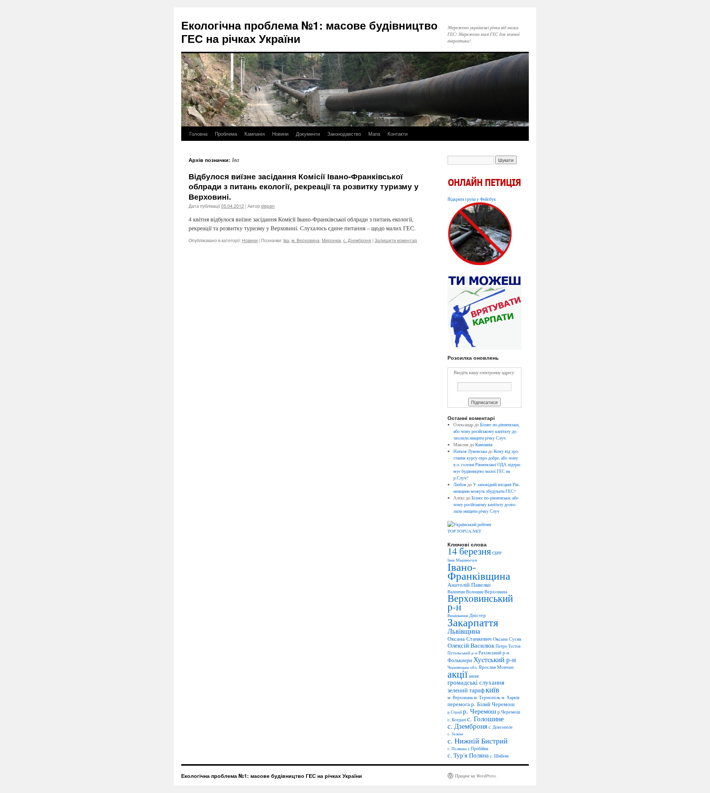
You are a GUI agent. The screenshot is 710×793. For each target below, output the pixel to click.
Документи (308, 133)
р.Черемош (508, 711)
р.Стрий (454, 712)
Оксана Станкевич (469, 638)
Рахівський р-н (494, 652)
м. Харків (510, 697)
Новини (280, 133)
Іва (286, 240)
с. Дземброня (357, 240)
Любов (459, 484)
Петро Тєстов (508, 646)
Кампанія (254, 133)
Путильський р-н (462, 652)
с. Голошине (485, 718)
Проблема (226, 133)
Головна (198, 133)
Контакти (398, 133)
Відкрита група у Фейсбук (471, 199)
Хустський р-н (494, 659)
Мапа (374, 133)
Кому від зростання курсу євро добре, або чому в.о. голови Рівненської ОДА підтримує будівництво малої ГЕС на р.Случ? (487, 464)
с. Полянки (457, 748)
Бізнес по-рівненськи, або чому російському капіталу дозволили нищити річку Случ (486, 431)
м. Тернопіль (487, 697)
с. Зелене (455, 733)
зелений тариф (465, 690)
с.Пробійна (478, 748)
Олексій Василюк (470, 645)
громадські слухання (475, 682)
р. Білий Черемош (493, 704)
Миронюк (331, 240)
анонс (474, 676)
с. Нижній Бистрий (477, 740)
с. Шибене (499, 756)
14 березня (469, 551)
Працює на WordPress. (476, 776)
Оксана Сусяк (507, 639)
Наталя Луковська (470, 451)
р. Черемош (479, 710)
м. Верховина (305, 240)
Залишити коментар (396, 240)
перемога (458, 704)
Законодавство (344, 133)
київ (492, 689)
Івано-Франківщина (478, 571)
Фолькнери (459, 660)
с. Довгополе (500, 727)
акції (457, 673)
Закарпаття (472, 622)
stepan (268, 206)
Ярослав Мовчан (496, 667)
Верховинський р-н (480, 602)
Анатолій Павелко (469, 584)
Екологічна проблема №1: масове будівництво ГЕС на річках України (309, 31)
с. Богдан (456, 719)
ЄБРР (496, 553)
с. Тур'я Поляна (468, 755)
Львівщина (463, 631)
